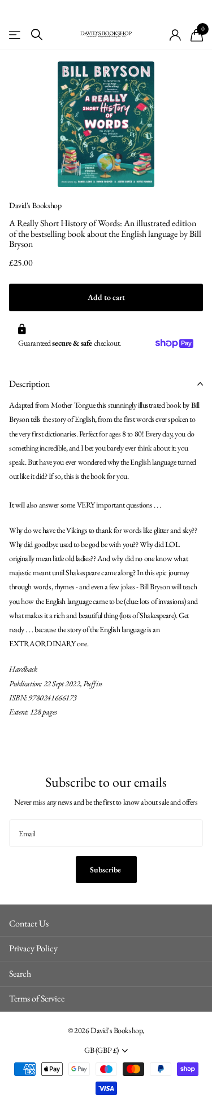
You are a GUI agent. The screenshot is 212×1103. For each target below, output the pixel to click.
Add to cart (106, 297)
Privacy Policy (33, 948)
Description (29, 384)
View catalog (15, 34)
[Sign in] (175, 34)
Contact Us (29, 923)
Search (20, 974)
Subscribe (106, 869)
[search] (36, 34)
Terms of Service (36, 998)
